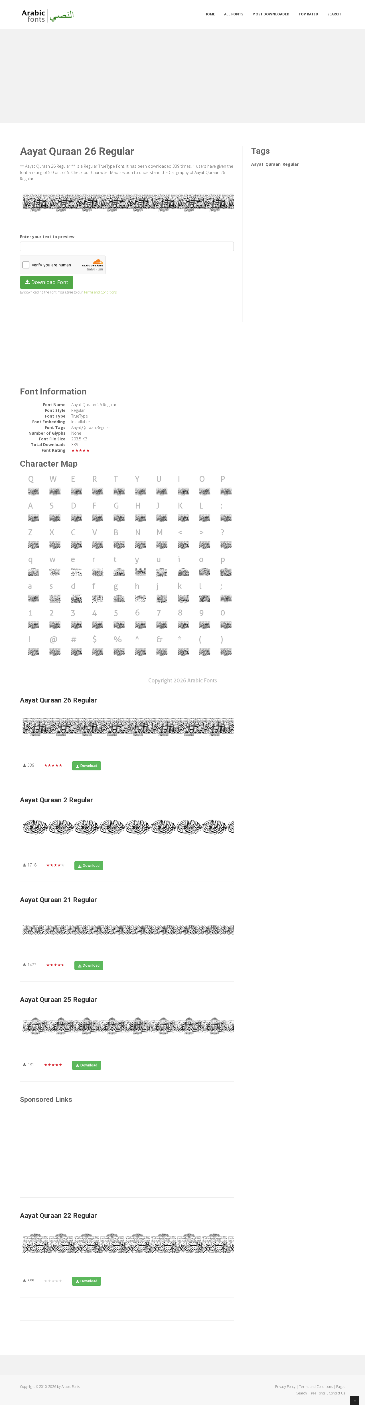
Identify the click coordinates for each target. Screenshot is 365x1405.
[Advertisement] (182, 75)
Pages (340, 1386)
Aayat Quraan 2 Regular (56, 800)
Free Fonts (317, 1393)
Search (334, 14)
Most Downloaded (270, 14)
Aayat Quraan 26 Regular (58, 700)
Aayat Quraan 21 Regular (58, 900)
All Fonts (233, 14)
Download (88, 765)
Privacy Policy (285, 1386)
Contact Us (337, 1393)
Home (209, 14)
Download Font (49, 282)
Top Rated (308, 14)
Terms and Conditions (100, 292)
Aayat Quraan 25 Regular (58, 1000)
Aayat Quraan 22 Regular (58, 1216)
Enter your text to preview (47, 236)
